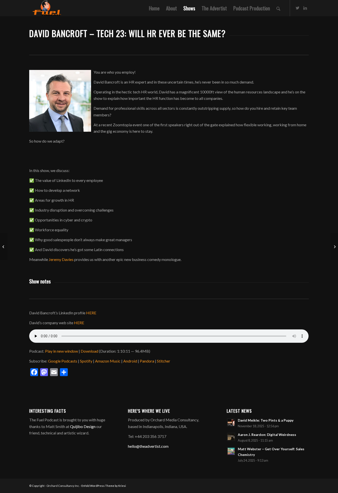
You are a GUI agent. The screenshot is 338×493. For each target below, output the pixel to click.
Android (130, 361)
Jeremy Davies (61, 259)
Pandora (147, 361)
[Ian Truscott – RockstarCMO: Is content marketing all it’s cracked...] (4, 246)
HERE (91, 312)
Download (89, 351)
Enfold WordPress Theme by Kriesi (103, 485)
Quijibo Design (83, 426)
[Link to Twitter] (297, 8)
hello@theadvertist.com (148, 446)
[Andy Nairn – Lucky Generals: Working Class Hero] (334, 246)
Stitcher (163, 361)
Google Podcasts (62, 361)
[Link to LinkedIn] (305, 8)
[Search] (278, 8)
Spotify (86, 361)
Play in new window (61, 351)
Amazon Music (108, 361)
